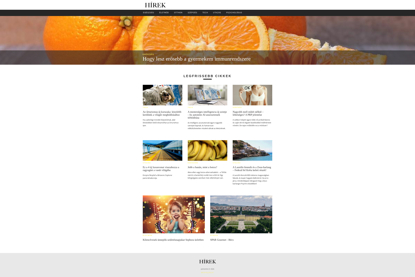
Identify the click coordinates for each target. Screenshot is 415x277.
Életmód (147, 235)
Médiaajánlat (207, 272)
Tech (145, 107)
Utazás (147, 163)
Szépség (237, 107)
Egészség (148, 54)
